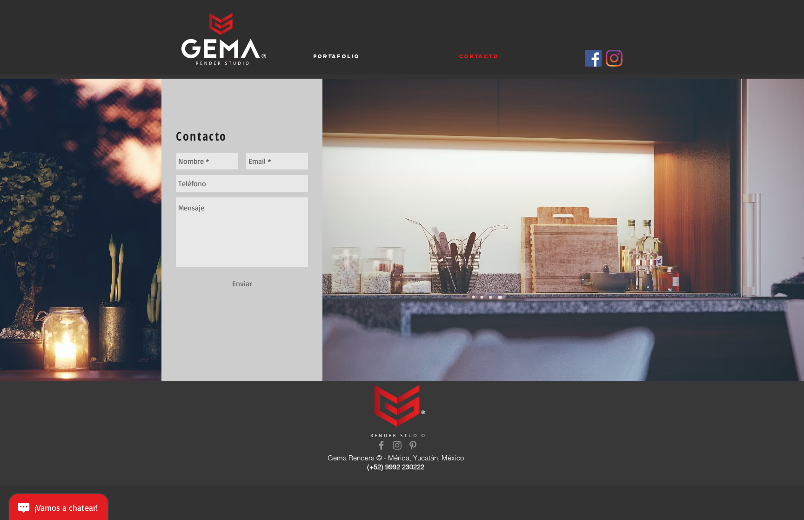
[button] (336, 56)
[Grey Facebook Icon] (381, 445)
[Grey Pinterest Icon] (413, 445)
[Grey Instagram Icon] (397, 445)
